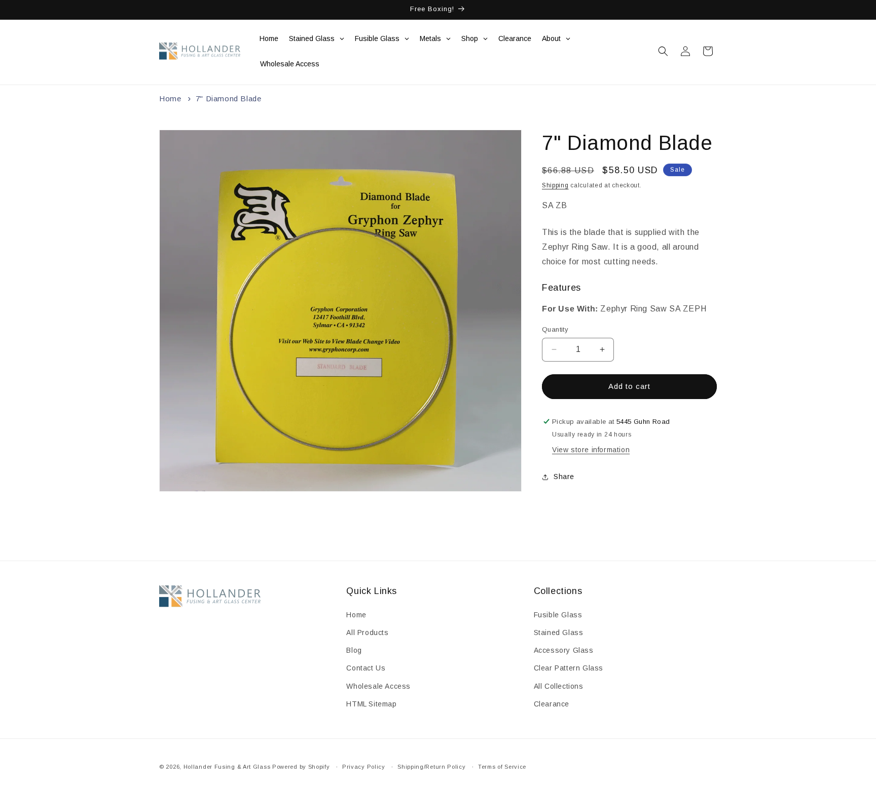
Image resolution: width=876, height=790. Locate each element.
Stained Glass (558, 632)
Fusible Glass (558, 615)
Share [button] (564, 476)
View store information (591, 450)
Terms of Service (502, 767)
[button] (663, 51)
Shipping (555, 185)
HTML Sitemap (371, 704)
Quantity (555, 329)
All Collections (558, 686)
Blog (353, 650)
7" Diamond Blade (229, 98)
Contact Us (365, 668)
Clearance (551, 704)
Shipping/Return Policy (431, 767)
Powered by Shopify (301, 767)
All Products (367, 632)
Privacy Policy (363, 767)
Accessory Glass (564, 650)
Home (170, 98)
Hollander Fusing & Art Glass (227, 767)
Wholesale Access (378, 686)
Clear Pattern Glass (568, 668)
